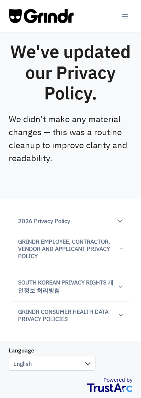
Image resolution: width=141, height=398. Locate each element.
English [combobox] (22, 363)
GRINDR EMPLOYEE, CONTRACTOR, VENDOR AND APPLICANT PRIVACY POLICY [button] (64, 249)
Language (21, 350)
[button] (88, 363)
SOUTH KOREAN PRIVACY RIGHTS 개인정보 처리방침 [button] (66, 286)
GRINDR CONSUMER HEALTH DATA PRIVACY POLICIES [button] (63, 315)
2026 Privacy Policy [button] (44, 220)
